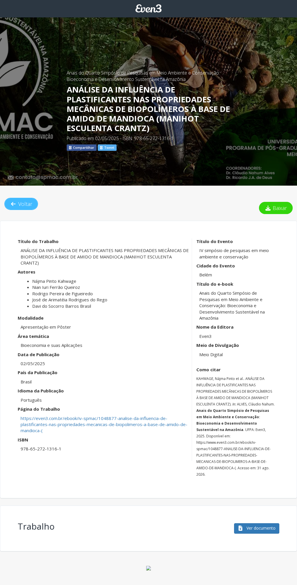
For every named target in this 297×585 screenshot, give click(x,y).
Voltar (24, 203)
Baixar (279, 207)
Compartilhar (83, 147)
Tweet (108, 147)
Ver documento (260, 528)
